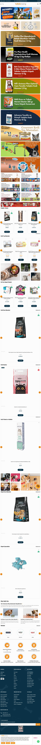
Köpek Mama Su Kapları (4, 702)
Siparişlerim (16, 696)
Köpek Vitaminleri (3, 699)
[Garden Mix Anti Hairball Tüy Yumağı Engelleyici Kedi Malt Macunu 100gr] (20, 441)
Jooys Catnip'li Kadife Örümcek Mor (7, 223)
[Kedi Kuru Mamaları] (35, 267)
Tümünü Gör (38, 625)
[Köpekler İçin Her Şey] (30, 482)
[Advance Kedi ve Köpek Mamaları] (20, 117)
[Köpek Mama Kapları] (5, 487)
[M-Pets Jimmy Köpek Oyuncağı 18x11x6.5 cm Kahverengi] (20, 568)
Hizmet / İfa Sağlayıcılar (17, 704)
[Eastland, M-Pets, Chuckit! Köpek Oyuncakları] (20, 149)
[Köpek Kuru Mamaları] (15, 487)
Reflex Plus (15, 680)
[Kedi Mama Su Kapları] (35, 276)
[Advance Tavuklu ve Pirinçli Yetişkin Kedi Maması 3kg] (20, 331)
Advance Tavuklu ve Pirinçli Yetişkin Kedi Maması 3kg (20, 352)
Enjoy (15, 681)
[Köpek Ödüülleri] (15, 477)
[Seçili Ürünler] (36, 13)
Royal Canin (15, 672)
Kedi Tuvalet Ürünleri (30, 680)
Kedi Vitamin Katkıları (30, 685)
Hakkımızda (2, 672)
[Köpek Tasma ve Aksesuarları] (30, 196)
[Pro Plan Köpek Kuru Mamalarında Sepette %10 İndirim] (16, 13)
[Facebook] (1, 679)
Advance (15, 683)
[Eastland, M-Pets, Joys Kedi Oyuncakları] (20, 164)
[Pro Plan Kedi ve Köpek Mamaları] (20, 54)
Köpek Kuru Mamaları (3, 694)
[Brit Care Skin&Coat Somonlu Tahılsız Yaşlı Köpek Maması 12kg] (20, 513)
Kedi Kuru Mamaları (30, 672)
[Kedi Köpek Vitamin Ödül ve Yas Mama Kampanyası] (20, 204)
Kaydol (38, 724)
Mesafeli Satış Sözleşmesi (31, 696)
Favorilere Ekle (12, 211)
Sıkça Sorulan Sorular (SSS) (18, 702)
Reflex (15, 675)
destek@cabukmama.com (7, 715)
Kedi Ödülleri (29, 675)
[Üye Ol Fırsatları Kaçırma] (30, 25)
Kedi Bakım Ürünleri (30, 681)
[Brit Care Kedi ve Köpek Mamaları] (20, 70)
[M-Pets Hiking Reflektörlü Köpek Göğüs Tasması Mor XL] (20, 290)
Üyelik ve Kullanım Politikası (31, 694)
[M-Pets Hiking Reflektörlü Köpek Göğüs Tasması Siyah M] (34, 290)
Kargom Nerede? (16, 694)
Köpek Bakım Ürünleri (3, 706)
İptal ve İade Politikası (30, 699)
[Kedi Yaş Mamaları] (10, 187)
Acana (15, 686)
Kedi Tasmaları (29, 686)
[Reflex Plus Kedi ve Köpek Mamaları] (20, 38)
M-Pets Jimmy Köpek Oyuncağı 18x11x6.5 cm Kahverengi (20, 588)
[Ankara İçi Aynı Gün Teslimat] (10, 25)
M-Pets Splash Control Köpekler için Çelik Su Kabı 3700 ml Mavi (7, 298)
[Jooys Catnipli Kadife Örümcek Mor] (7, 216)
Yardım (15, 701)
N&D (14, 673)
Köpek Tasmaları (3, 701)
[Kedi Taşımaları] (10, 196)
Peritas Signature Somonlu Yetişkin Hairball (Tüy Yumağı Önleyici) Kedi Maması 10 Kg (20, 224)
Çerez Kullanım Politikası (31, 701)
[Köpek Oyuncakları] (30, 177)
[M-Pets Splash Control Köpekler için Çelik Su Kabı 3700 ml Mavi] (7, 290)
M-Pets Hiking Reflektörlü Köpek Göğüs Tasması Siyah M (33, 298)
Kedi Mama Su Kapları (30, 683)
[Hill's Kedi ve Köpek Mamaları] (20, 86)
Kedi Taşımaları (29, 678)
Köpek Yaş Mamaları (3, 696)
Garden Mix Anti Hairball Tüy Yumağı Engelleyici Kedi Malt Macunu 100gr (20, 461)
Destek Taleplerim (17, 699)
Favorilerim (15, 697)
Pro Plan (15, 678)
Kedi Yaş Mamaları (30, 673)
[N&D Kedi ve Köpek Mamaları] (20, 101)
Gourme (15, 688)
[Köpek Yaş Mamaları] (30, 187)
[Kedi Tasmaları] (25, 267)
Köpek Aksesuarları (3, 704)
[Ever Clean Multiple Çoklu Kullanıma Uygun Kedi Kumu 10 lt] (20, 386)
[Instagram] (3, 679)
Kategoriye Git (38, 205)
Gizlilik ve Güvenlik (30, 702)
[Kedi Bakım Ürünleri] (25, 276)
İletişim (1, 673)
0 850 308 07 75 (5, 712)
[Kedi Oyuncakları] (10, 177)
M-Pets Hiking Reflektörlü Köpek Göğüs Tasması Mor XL (20, 298)
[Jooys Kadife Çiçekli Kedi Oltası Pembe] (34, 216)
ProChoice (15, 685)
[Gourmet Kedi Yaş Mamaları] (20, 133)
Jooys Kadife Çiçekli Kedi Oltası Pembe (34, 223)
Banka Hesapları (2, 675)
